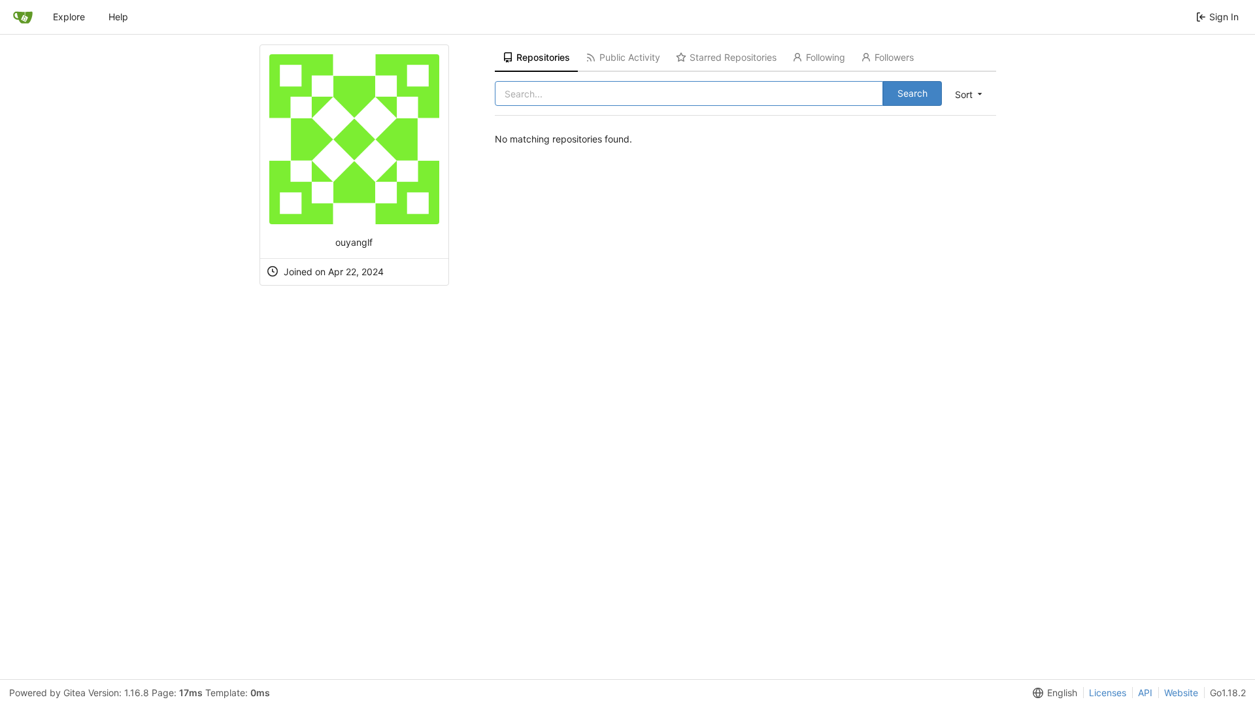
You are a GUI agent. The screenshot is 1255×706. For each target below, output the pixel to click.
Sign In (1224, 16)
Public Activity (629, 57)
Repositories (543, 57)
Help (118, 16)
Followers (894, 57)
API (1145, 692)
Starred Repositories (733, 57)
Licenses (1107, 692)
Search (912, 93)
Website (1181, 692)
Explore (69, 16)
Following (825, 57)
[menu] (969, 94)
